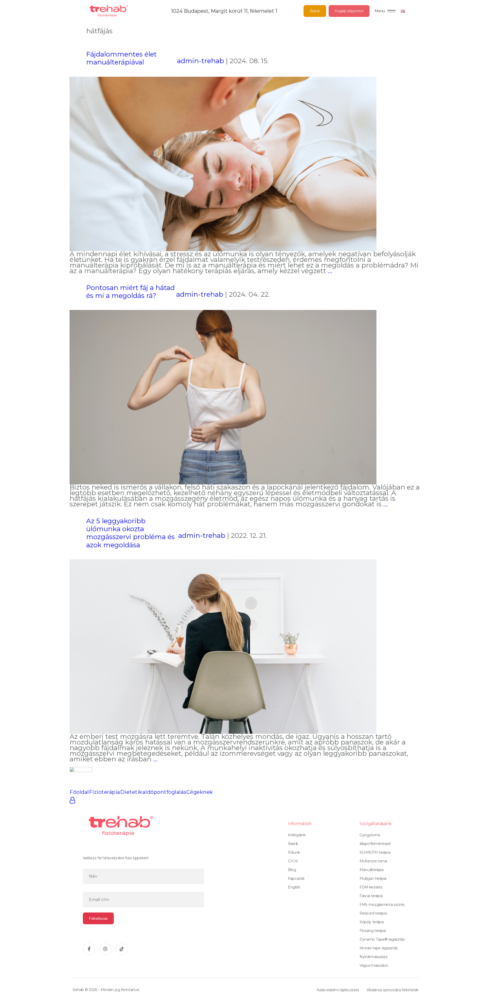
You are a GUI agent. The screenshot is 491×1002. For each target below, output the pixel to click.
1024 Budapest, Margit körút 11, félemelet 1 (224, 11)
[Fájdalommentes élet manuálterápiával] (223, 163)
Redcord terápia (373, 913)
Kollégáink (297, 835)
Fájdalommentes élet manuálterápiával (121, 58)
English (294, 887)
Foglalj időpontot (349, 11)
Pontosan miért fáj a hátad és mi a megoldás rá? (130, 292)
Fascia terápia (371, 896)
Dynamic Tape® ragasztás (382, 939)
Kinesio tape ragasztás (379, 948)
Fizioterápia (104, 792)
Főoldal (79, 792)
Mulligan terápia (373, 878)
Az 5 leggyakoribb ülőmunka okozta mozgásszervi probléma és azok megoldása (130, 533)
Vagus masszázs (374, 965)
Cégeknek (199, 792)
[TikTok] (122, 949)
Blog (292, 869)
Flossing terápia (373, 930)
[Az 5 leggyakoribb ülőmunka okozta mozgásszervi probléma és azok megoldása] (223, 646)
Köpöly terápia (372, 922)
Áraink (315, 11)
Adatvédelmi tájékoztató (338, 990)
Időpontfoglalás (165, 792)
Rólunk (294, 852)
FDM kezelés (371, 887)
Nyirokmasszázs (373, 956)
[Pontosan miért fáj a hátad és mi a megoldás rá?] (223, 397)
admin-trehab (200, 61)
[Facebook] (89, 949)
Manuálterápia (372, 869)
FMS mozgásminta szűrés (382, 904)
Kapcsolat (296, 878)
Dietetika (133, 792)
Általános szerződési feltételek (392, 990)
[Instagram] (105, 949)
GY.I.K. (293, 861)
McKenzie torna (373, 861)
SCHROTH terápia (375, 852)
